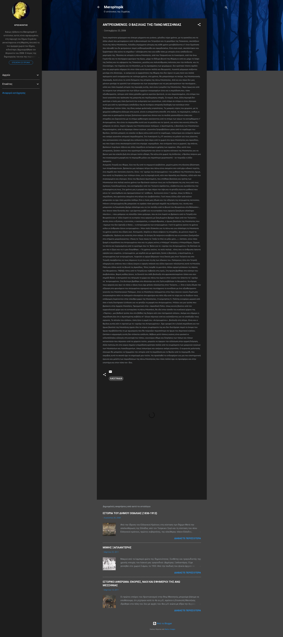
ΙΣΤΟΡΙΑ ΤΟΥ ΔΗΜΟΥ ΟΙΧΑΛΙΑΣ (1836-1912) (130, 513)
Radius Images (170, 629)
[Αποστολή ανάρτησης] (110, 372)
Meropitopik (113, 7)
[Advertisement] (218, 62)
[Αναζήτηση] (226, 8)
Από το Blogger (164, 623)
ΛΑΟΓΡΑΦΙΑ (116, 378)
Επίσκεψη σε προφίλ (21, 63)
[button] (199, 25)
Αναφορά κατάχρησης (14, 93)
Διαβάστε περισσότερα (187, 538)
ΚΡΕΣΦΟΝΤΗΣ (21, 25)
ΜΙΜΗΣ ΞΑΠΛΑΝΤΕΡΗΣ (117, 547)
